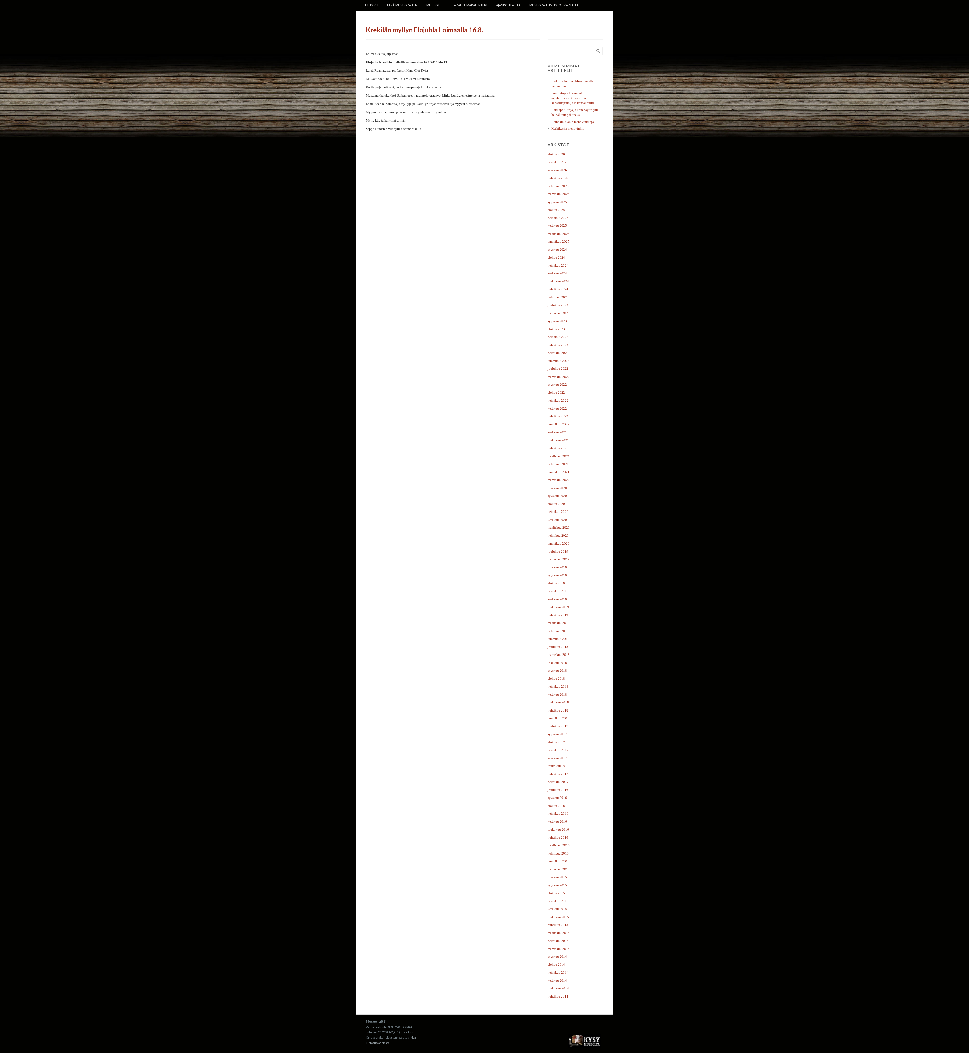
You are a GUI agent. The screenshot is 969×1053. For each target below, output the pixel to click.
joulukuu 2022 (558, 369)
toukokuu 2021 (558, 440)
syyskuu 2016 (557, 798)
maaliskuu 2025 (559, 234)
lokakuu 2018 (557, 663)
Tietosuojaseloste (378, 1042)
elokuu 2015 (556, 893)
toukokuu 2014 (558, 988)
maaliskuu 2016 (559, 845)
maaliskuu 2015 (559, 933)
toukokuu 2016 (558, 829)
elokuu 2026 (556, 154)
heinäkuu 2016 (558, 813)
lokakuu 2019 (557, 567)
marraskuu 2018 (559, 655)
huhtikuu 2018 (558, 710)
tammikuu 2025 (558, 241)
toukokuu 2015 (558, 917)
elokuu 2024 (556, 257)
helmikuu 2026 (558, 186)
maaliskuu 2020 (559, 527)
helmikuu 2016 (558, 853)
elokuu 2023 (556, 329)
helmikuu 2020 (558, 535)
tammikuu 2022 (558, 424)
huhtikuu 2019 (558, 615)
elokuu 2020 (556, 504)
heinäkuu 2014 (558, 972)
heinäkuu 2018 (558, 686)
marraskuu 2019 (559, 559)
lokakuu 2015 (557, 877)
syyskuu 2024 (557, 249)
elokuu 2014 (556, 964)
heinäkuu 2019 (558, 591)
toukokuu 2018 (558, 702)
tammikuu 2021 (558, 472)
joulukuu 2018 (558, 647)
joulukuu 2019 (558, 551)
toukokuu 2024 (558, 281)
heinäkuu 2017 (558, 750)
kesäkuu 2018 (557, 694)
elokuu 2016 (556, 806)
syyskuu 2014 (557, 956)
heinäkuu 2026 (558, 162)
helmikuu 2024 (558, 297)
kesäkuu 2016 (557, 821)
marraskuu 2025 (559, 194)
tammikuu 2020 (558, 543)
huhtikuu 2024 (558, 289)
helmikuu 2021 (558, 464)
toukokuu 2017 (558, 766)
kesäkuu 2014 (557, 980)
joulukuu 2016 (558, 790)
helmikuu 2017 (558, 782)
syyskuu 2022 (557, 384)
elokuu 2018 (556, 678)
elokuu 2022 (556, 392)
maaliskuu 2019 (559, 623)
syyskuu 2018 (557, 670)
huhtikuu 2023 (558, 345)
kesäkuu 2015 (557, 909)
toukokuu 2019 (558, 607)
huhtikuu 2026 (558, 178)
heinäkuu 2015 (558, 901)
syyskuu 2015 (557, 885)
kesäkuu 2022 (557, 408)
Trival (413, 1037)
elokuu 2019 (556, 583)
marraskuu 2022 (559, 377)
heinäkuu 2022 (558, 400)
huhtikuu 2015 (558, 925)
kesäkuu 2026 (557, 170)
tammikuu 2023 (558, 361)
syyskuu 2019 (557, 575)
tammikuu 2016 (558, 861)
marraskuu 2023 (559, 313)
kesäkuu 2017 (557, 758)
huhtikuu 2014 (558, 996)
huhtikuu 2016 (558, 837)
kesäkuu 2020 (557, 520)
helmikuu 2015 (558, 941)
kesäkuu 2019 (557, 599)
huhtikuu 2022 (558, 416)
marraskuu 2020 (559, 480)
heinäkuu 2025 (558, 218)
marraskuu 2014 (559, 949)
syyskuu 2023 (557, 321)
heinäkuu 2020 (558, 512)
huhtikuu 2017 (558, 774)
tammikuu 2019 (558, 639)
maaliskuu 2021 (559, 456)
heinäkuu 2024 (558, 265)
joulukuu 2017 (558, 726)
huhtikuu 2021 (558, 448)
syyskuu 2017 (557, 734)
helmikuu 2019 (558, 631)
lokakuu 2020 (557, 488)
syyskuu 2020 (557, 496)
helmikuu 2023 (558, 353)
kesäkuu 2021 (557, 432)
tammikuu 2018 (558, 718)
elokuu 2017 (556, 742)
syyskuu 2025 (557, 202)
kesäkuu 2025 (557, 225)
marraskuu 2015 (559, 869)
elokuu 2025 (556, 210)
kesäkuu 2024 (557, 273)
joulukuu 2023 (558, 305)
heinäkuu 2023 (558, 337)
